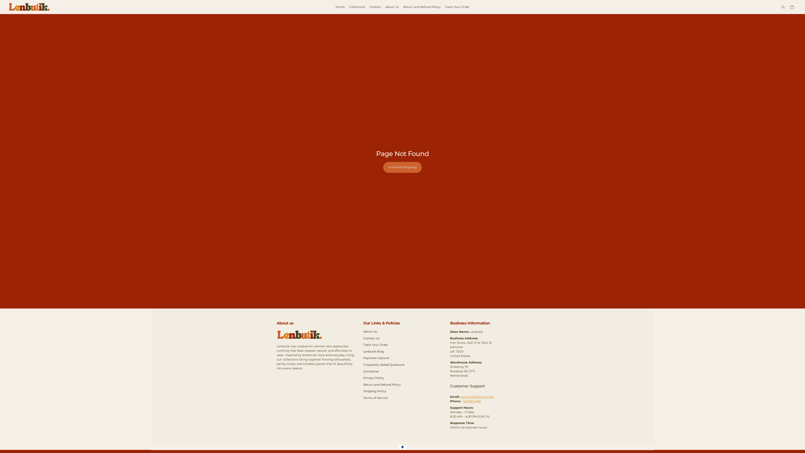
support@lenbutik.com (477, 397)
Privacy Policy (373, 378)
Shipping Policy (374, 391)
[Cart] (792, 7)
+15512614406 (471, 401)
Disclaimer (371, 371)
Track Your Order (375, 345)
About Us (370, 331)
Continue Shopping (402, 167)
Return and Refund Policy (382, 385)
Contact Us (371, 338)
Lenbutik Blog (373, 351)
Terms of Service (375, 398)
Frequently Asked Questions (384, 365)
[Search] (783, 7)
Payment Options (376, 358)
